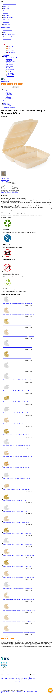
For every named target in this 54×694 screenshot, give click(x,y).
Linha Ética (34, 691)
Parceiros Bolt (17, 681)
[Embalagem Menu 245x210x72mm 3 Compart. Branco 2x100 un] (6, 587)
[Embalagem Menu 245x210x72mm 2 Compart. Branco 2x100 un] (6, 543)
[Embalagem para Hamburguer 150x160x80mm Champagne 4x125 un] (6, 335)
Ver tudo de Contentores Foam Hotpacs (9, 192)
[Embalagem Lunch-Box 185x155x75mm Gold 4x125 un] (6, 433)
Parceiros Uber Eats (19, 679)
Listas (8, 17)
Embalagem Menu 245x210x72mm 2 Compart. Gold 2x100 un (17, 533)
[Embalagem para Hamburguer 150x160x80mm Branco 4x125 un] (6, 346)
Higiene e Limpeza (7, 10)
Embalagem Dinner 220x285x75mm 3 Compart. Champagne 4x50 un (18, 599)
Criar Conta (6, 22)
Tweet (7, 178)
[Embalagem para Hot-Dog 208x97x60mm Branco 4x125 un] (6, 389)
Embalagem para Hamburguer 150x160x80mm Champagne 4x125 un (18, 336)
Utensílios (5, 13)
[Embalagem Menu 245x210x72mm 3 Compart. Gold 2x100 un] (6, 565)
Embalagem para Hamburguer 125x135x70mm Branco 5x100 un (17, 303)
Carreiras (16, 682)
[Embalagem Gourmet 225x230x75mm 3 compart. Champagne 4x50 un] (6, 631)
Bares (4, 32)
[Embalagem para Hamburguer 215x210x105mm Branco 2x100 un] (6, 379)
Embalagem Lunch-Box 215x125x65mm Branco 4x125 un (16, 412)
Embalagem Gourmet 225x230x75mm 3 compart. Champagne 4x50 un (19, 632)
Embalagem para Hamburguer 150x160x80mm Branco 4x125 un (17, 347)
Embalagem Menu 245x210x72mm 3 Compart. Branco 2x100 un (17, 588)
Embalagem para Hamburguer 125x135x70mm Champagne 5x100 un (18, 314)
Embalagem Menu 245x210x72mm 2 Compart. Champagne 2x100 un (19, 555)
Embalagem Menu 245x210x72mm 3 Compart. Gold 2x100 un (17, 566)
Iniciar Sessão (6, 19)
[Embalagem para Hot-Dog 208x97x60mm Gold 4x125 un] (6, 400)
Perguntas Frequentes (32, 677)
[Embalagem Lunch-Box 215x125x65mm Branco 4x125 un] (6, 411)
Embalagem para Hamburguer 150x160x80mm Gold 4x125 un (17, 358)
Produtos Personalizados (8, 36)
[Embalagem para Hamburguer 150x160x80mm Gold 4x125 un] (6, 357)
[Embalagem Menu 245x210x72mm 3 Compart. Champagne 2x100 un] (6, 576)
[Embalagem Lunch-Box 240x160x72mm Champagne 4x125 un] (6, 455)
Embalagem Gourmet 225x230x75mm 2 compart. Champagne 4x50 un (19, 621)
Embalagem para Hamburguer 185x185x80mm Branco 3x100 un (17, 369)
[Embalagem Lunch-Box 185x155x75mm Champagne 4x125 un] (6, 422)
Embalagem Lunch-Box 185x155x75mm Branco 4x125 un (16, 445)
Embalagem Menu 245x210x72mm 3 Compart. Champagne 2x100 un (19, 577)
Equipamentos (6, 15)
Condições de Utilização (6, 691)
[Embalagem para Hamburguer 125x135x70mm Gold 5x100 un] (6, 324)
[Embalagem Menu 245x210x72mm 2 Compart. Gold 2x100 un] (6, 532)
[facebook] (5, 661)
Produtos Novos (7, 39)
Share (4, 178)
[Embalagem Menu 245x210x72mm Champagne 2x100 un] (6, 521)
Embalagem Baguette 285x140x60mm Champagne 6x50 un (16, 489)
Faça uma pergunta (5, 180)
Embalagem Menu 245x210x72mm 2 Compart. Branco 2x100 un (17, 544)
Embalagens (6, 8)
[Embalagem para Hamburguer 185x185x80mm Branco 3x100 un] (6, 368)
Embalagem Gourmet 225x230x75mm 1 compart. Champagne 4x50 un (19, 610)
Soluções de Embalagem (10, 678)
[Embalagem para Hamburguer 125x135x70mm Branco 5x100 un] (6, 302)
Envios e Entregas (31, 679)
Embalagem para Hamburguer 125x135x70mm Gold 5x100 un (17, 325)
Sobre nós (17, 677)
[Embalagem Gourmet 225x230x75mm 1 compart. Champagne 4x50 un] (6, 609)
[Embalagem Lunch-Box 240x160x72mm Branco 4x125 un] (6, 477)
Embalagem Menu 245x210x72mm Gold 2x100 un (14, 500)
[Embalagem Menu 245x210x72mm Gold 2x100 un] (6, 499)
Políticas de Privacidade (17, 691)
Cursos (2, 678)
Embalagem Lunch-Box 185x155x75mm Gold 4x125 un (16, 434)
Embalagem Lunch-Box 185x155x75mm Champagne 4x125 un (17, 423)
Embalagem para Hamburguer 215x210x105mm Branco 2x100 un (18, 379)
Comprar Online (7, 24)
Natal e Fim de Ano (7, 30)
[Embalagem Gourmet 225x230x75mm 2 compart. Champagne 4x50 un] (6, 620)
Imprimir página (4, 181)
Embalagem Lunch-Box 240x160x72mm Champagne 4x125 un (17, 456)
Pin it (2, 178)
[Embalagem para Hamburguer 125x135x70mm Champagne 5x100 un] (6, 313)
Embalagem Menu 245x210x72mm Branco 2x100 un (15, 511)
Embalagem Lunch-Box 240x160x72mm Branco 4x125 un (16, 478)
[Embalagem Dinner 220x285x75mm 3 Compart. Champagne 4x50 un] (6, 598)
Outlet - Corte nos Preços (9, 34)
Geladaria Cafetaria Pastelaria (9, 4)
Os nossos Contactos (32, 678)
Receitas (2, 677)
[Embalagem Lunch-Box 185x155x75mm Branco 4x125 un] (6, 444)
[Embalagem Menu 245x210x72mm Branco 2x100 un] (6, 510)
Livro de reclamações (27, 691)
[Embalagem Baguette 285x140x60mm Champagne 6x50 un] (6, 488)
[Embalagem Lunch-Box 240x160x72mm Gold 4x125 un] (6, 466)
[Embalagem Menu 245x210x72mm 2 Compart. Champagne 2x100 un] (6, 554)
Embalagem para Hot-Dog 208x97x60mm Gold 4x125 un (16, 401)
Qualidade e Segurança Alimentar (21, 678)
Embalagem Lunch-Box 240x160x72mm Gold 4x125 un (16, 467)
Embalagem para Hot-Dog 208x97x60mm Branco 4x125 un (16, 390)
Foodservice (6, 6)
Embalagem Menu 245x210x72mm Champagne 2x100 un (16, 522)
